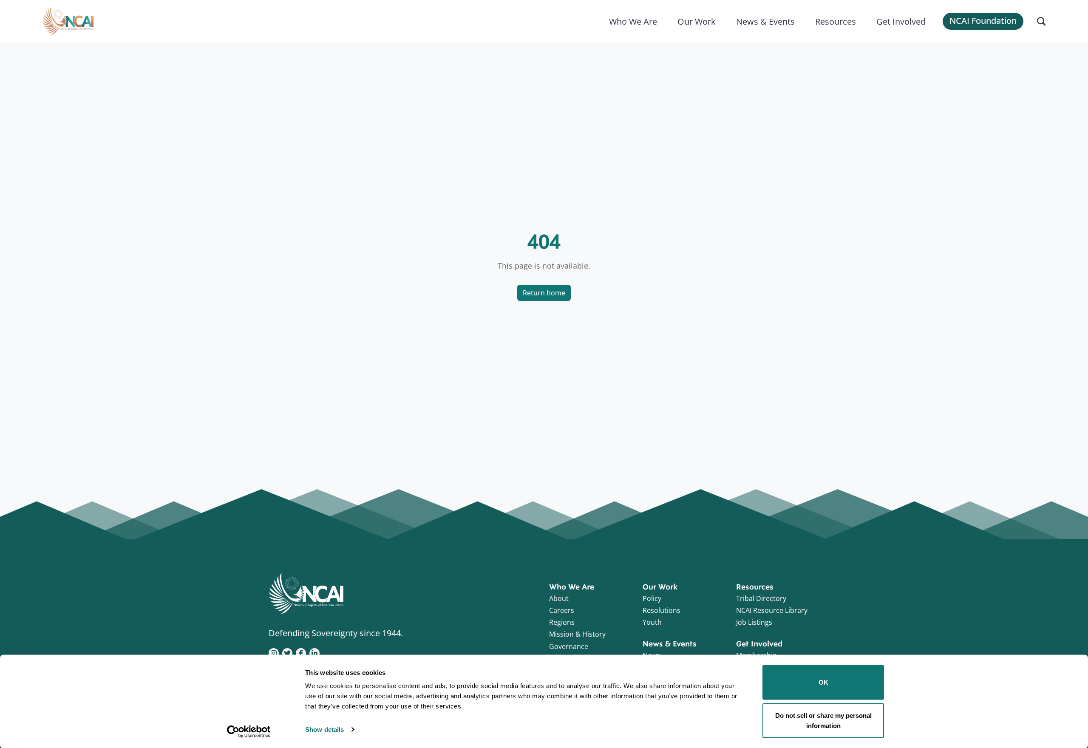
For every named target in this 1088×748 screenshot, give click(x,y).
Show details (324, 729)
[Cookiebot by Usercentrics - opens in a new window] (249, 731)
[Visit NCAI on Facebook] (301, 652)
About (559, 598)
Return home (544, 293)
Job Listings (754, 622)
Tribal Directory (761, 598)
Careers (561, 610)
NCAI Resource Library (772, 610)
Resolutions (661, 610)
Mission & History (577, 634)
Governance (568, 646)
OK (823, 682)
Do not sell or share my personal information (823, 720)
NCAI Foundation (983, 20)
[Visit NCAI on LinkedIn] (314, 652)
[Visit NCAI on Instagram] (274, 652)
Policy (652, 598)
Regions (562, 622)
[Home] (68, 21)
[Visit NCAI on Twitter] (287, 652)
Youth (652, 622)
